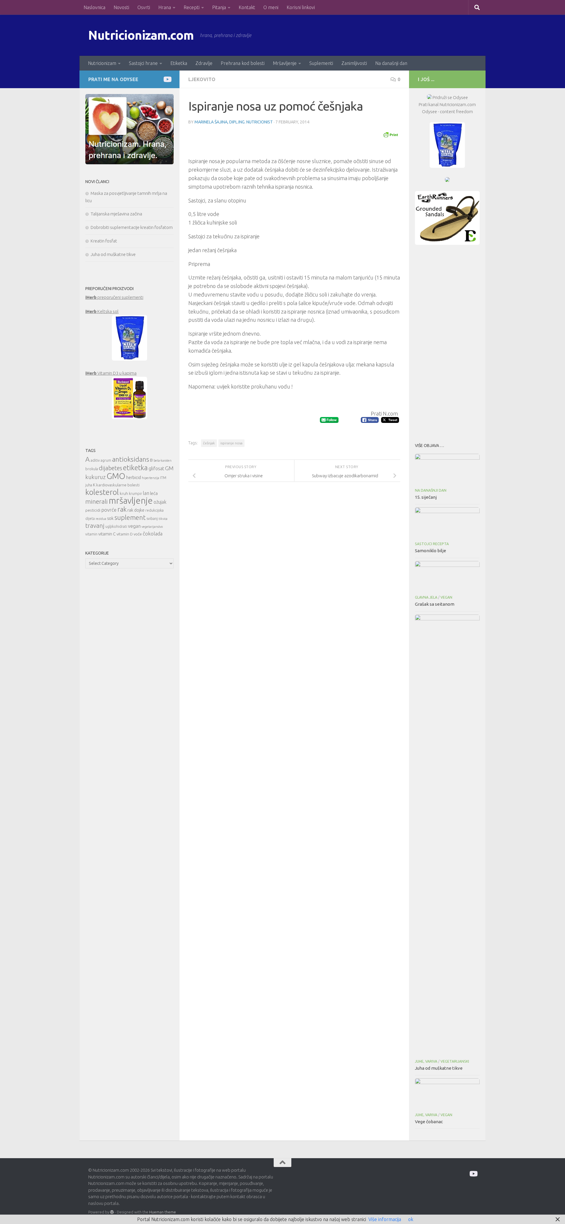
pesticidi (92, 510)
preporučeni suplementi (114, 297)
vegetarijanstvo (152, 526)
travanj (94, 525)
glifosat (156, 468)
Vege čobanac (429, 1121)
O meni (270, 7)
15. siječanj (426, 497)
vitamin (91, 534)
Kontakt (247, 7)
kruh (124, 493)
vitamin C (107, 533)
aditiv (95, 460)
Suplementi (321, 63)
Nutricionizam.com (141, 35)
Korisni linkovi (301, 7)
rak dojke (135, 510)
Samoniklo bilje (430, 550)
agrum (106, 460)
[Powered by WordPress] (112, 1212)
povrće (109, 510)
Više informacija (384, 1219)
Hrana (164, 7)
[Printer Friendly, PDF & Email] (390, 134)
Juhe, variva (426, 1061)
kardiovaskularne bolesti (117, 485)
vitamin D (125, 534)
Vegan (446, 597)
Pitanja (219, 7)
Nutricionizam (102, 63)
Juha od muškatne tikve (113, 254)
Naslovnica (94, 7)
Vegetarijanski (455, 1061)
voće (138, 534)
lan (146, 493)
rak (122, 509)
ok (410, 1219)
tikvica (163, 518)
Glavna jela (426, 597)
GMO (116, 475)
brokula (91, 469)
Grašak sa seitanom (434, 604)
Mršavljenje (285, 63)
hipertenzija (150, 478)
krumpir (135, 493)
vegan (134, 526)
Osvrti (143, 7)
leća (154, 493)
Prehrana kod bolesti (243, 63)
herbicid (133, 477)
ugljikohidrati (116, 526)
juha (88, 485)
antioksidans (130, 459)
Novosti (121, 7)
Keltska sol (102, 311)
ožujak (160, 502)
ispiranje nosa (231, 443)
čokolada (152, 533)
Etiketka (178, 63)
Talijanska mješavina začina (116, 213)
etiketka (135, 467)
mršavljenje (131, 500)
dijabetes (110, 468)
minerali (96, 501)
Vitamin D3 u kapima (111, 373)
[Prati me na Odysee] (167, 79)
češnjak (209, 443)
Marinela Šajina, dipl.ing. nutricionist (234, 122)
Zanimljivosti (354, 63)
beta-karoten (163, 460)
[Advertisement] (447, 342)
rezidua (101, 518)
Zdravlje (203, 63)
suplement (130, 517)
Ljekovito (201, 79)
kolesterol (102, 492)
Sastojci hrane (143, 63)
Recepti (192, 7)
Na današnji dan (391, 63)
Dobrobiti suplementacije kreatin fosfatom (132, 227)
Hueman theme (162, 1212)
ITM (163, 478)
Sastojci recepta (432, 544)
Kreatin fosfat (104, 240)
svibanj (152, 518)
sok (110, 518)
